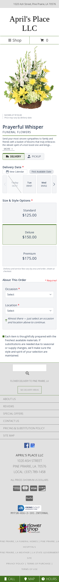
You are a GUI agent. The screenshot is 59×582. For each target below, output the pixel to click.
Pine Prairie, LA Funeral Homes (19, 541)
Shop (17, 40)
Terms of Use (29, 569)
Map (31, 579)
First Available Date (41, 171)
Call (11, 579)
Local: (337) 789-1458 (29, 472)
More (7, 148)
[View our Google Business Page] (32, 447)
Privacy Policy (15, 563)
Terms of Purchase (39, 563)
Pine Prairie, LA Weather (15, 552)
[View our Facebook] (26, 447)
